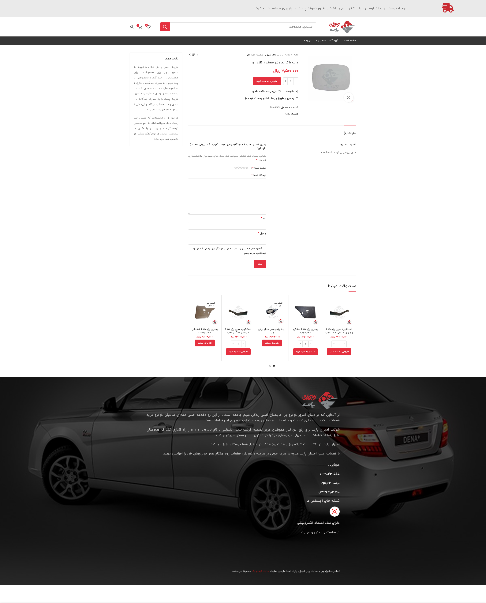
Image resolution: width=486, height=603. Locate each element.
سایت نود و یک (261, 571)
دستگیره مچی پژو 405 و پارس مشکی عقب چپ (339, 330)
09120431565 (330, 474)
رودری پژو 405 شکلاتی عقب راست (205, 330)
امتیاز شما (259, 167)
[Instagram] (335, 512)
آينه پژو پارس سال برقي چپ (272, 330)
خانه (295, 55)
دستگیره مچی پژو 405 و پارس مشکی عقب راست (238, 332)
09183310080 (330, 483)
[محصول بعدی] (190, 55)
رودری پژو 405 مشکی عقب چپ (305, 330)
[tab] (350, 131)
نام (263, 218)
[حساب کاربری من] (131, 27)
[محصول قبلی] (197, 55)
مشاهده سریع (328, 312)
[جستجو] (165, 26)
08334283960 (329, 492)
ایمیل (262, 234)
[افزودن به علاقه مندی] (328, 321)
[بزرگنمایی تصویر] (348, 97)
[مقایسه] (328, 304)
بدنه (287, 55)
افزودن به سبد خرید (266, 81)
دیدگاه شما (258, 175)
